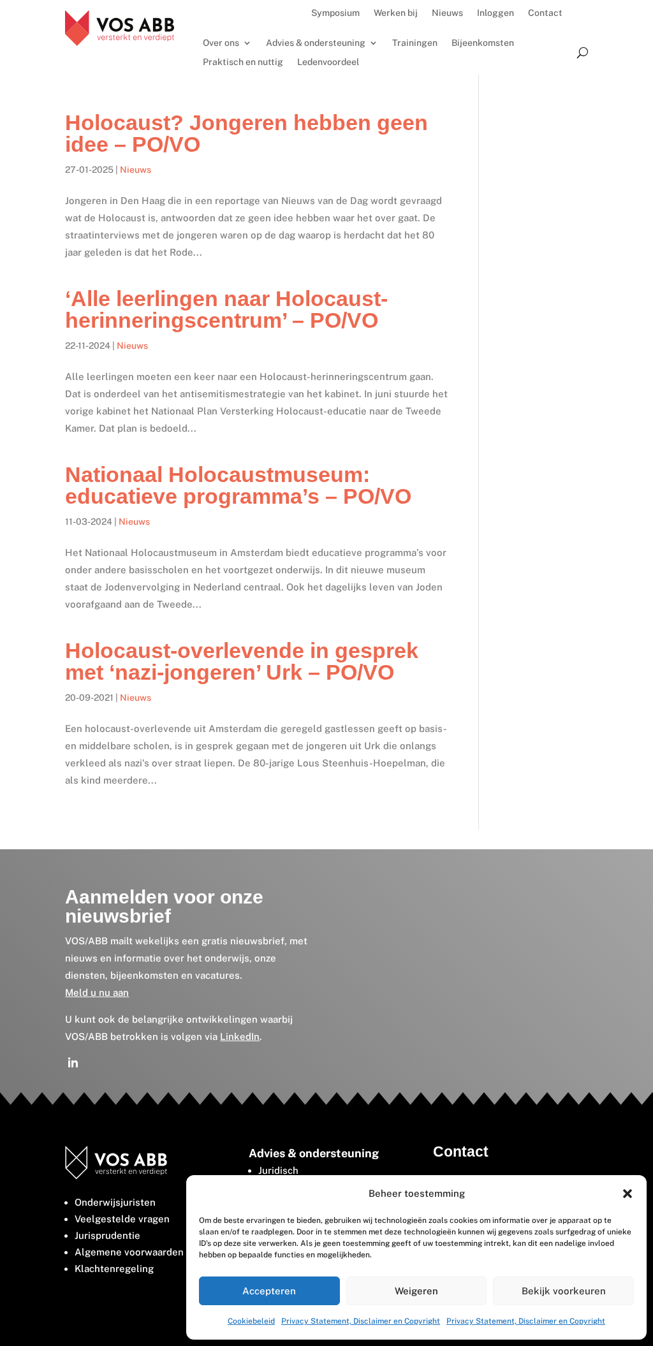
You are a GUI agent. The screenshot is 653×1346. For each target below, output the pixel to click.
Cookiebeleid (251, 1321)
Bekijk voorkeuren (564, 1290)
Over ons (221, 43)
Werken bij (396, 13)
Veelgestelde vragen (122, 1218)
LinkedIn (240, 1036)
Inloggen (495, 13)
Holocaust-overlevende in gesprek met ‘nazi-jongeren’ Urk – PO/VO (241, 661)
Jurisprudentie (107, 1235)
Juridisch (278, 1170)
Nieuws (447, 13)
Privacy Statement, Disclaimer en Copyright (360, 1321)
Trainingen (414, 43)
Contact (545, 13)
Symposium (335, 13)
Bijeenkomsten (482, 43)
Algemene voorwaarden (129, 1252)
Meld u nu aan (97, 992)
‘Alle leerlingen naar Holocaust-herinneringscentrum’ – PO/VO (226, 309)
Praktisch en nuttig (243, 62)
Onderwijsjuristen (115, 1202)
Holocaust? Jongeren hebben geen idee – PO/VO (246, 133)
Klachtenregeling (114, 1268)
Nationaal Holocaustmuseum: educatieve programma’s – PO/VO (238, 485)
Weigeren (416, 1290)
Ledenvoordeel (328, 62)
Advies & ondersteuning (315, 43)
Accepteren (269, 1290)
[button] (627, 1193)
